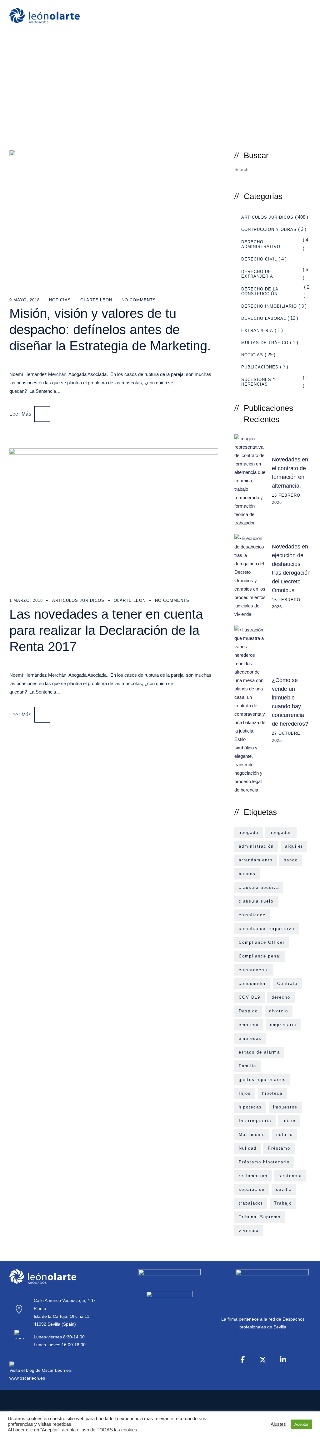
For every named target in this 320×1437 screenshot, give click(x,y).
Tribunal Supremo (260, 1217)
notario (284, 1134)
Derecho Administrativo (260, 244)
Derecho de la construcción (259, 291)
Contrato (287, 983)
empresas (250, 1038)
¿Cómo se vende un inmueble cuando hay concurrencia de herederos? (290, 702)
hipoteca (272, 1093)
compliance (252, 915)
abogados (281, 832)
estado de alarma (259, 1052)
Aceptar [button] (301, 1424)
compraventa (254, 969)
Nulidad (248, 1148)
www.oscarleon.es (27, 1378)
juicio (289, 1120)
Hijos (245, 1093)
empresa (249, 1024)
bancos (247, 873)
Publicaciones (259, 367)
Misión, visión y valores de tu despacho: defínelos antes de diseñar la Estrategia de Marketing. (110, 329)
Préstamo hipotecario (264, 1162)
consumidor (252, 983)
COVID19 (249, 997)
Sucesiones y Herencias (258, 382)
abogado (248, 832)
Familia (247, 1066)
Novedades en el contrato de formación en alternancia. (290, 472)
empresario (283, 1024)
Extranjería (257, 330)
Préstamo (279, 1148)
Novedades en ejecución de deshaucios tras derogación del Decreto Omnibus (291, 568)
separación (252, 1189)
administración (256, 846)
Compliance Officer (262, 942)
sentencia (290, 1175)
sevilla (284, 1189)
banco (291, 860)
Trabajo (283, 1203)
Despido (248, 1011)
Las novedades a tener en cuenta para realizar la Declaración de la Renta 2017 (106, 630)
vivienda (249, 1230)
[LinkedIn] (283, 1359)
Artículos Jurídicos (78, 600)
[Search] (304, 169)
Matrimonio (252, 1134)
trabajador (251, 1203)
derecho (281, 997)
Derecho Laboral (263, 318)
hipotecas (250, 1107)
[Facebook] (243, 1359)
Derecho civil (259, 259)
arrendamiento (255, 860)
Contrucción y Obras (269, 229)
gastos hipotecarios (262, 1079)
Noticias (60, 300)
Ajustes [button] (278, 1424)
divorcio (278, 1011)
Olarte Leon (96, 300)
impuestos (285, 1107)
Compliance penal (260, 956)
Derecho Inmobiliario (269, 306)
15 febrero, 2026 (287, 499)
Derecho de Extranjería (257, 274)
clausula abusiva (259, 887)
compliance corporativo (266, 928)
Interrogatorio (255, 1120)
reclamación (253, 1175)
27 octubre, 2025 (287, 737)
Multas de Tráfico (264, 342)
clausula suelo (256, 901)
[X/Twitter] (263, 1359)
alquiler (294, 846)
